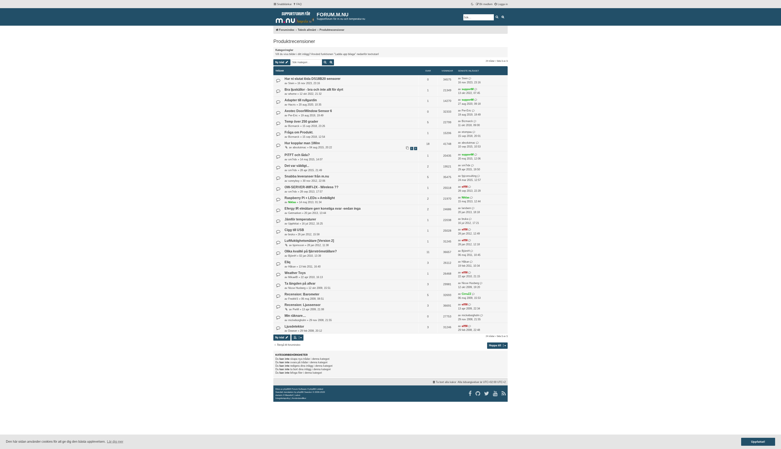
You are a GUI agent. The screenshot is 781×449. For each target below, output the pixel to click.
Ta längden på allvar (300, 283)
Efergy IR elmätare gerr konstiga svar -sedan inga (323, 208)
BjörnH (292, 255)
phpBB (286, 389)
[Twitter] (487, 393)
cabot (297, 395)
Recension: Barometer (302, 294)
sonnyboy (294, 180)
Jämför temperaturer (300, 219)
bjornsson (298, 245)
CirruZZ (466, 293)
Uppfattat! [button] (758, 441)
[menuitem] (297, 4)
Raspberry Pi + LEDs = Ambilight (310, 198)
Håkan (292, 266)
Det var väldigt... (297, 165)
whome (292, 93)
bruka (465, 218)
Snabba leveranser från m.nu (307, 176)
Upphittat (293, 223)
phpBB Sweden (304, 392)
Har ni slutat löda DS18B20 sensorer (312, 78)
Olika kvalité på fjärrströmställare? (311, 251)
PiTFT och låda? (297, 155)
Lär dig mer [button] (115, 441)
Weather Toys (295, 273)
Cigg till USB (294, 230)
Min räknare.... (295, 315)
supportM (468, 89)
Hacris (292, 104)
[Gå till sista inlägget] (470, 78)
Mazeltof (289, 395)
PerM (296, 309)
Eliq (287, 262)
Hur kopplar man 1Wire (302, 143)
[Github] (478, 393)
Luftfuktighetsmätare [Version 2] (309, 240)
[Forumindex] (295, 16)
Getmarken (294, 213)
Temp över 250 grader (301, 121)
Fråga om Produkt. (299, 132)
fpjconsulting (469, 175)
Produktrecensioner (294, 41)
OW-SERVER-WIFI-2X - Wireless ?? (311, 187)
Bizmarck (293, 126)
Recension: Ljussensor (303, 305)
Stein (291, 83)
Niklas (292, 202)
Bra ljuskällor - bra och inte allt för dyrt (314, 89)
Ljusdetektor (294, 326)
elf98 (465, 186)
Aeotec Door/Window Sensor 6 (308, 111)
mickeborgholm (297, 320)
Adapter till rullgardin (301, 100)
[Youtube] (495, 393)
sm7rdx (292, 159)
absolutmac (299, 147)
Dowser (292, 330)
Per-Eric (293, 115)
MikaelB (293, 277)
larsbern (466, 208)
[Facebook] (470, 393)
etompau (467, 131)
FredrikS (293, 298)
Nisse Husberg (296, 287)
